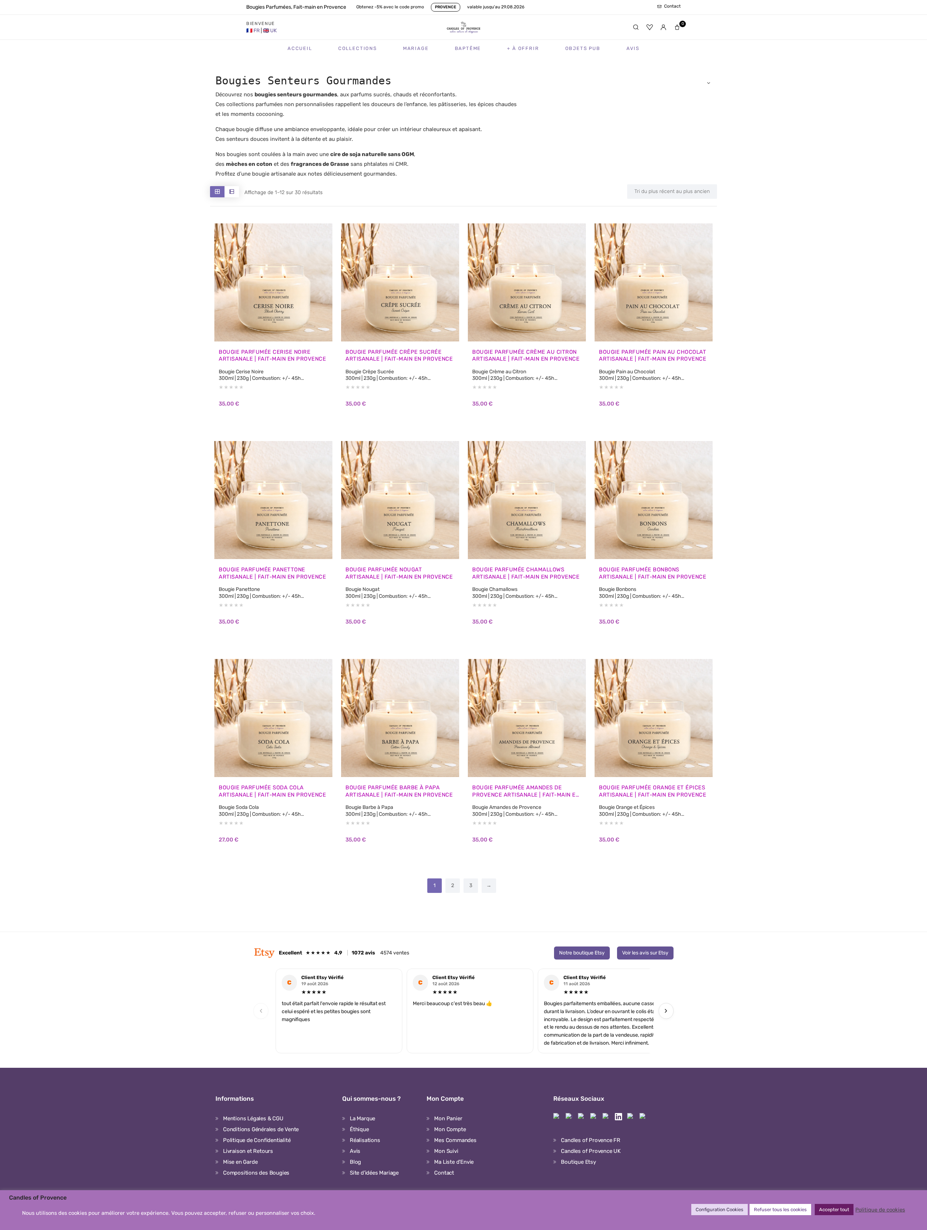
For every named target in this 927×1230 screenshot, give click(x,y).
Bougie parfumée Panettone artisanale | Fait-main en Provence (272, 573)
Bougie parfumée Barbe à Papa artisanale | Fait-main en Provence (399, 791)
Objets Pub (582, 48)
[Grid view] (217, 191)
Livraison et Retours (248, 1151)
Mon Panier (448, 1118)
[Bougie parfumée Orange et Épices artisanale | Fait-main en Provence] (654, 718)
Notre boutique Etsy (582, 953)
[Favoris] (649, 27)
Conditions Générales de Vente (261, 1129)
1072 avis (363, 953)
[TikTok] (593, 1116)
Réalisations (365, 1140)
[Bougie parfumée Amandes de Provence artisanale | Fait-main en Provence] (527, 718)
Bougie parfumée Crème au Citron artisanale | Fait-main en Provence (525, 355)
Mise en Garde (240, 1162)
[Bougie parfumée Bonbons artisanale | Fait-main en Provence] (654, 500)
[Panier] (677, 27)
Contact (444, 1173)
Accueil (300, 48)
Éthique (359, 1129)
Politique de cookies (880, 1209)
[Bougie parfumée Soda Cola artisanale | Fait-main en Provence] (273, 718)
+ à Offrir (523, 48)
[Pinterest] (581, 1116)
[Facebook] (557, 1116)
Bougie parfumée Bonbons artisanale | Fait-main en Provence (652, 573)
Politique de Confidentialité (256, 1140)
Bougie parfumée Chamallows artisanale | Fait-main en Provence (525, 573)
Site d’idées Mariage (374, 1173)
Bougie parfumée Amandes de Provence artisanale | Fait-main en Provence (525, 791)
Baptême (468, 48)
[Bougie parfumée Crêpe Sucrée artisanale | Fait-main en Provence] (400, 282)
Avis (632, 48)
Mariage (416, 48)
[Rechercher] (635, 27)
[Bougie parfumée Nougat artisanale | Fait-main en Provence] (400, 500)
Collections (357, 48)
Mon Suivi (446, 1151)
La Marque (362, 1118)
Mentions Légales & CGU (253, 1118)
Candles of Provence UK (591, 1151)
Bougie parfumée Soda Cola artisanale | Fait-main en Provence (272, 791)
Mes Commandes (455, 1140)
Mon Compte (450, 1129)
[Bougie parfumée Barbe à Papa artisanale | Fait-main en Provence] (400, 718)
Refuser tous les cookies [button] (780, 1209)
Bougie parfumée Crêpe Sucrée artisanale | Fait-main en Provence (399, 355)
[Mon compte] (663, 27)
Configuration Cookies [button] (719, 1209)
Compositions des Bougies (256, 1173)
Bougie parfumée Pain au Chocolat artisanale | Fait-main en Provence (652, 355)
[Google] (643, 1116)
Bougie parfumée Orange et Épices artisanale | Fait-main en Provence (652, 791)
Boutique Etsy (578, 1162)
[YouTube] (630, 1116)
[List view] (232, 191)
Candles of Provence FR (590, 1140)
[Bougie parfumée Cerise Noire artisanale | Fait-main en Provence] (273, 282)
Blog (355, 1162)
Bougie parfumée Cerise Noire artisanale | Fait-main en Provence (272, 355)
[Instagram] (569, 1116)
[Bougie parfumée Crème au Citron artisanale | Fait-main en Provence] (527, 282)
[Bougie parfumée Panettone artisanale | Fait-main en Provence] (273, 500)
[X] (606, 1116)
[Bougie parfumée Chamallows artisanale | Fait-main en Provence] (527, 500)
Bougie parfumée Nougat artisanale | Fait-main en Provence (399, 573)
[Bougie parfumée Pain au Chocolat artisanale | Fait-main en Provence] (654, 282)
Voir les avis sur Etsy (645, 953)
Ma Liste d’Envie (454, 1162)
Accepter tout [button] (834, 1209)
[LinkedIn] (618, 1116)
